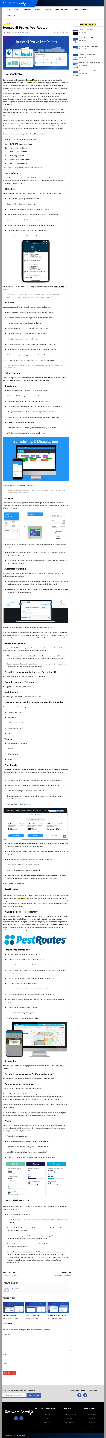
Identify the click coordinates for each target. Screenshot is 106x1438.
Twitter (47, 1418)
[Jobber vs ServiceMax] (13, 1307)
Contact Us (11, 15)
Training (75, 9)
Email (5, 1363)
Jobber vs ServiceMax (9, 1315)
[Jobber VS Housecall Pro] (36, 1307)
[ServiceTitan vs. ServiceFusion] (58, 1307)
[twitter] (85, 1395)
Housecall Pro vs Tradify (10, 1275)
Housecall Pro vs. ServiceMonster (89, 62)
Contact (92, 1426)
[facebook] (79, 1395)
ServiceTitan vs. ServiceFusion (57, 1315)
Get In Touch (47, 1422)
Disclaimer (92, 1422)
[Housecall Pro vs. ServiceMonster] (75, 65)
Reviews (38, 9)
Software (27, 9)
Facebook (47, 1414)
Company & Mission (70, 1414)
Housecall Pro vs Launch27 (87, 71)
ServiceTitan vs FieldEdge (87, 54)
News (17, 9)
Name (5, 1354)
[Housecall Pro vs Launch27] (75, 73)
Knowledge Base (61, 9)
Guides (48, 9)
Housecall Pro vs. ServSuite (62, 1275)
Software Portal (20, 1435)
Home (9, 9)
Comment (6, 1334)
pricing (33, 769)
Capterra (6, 1068)
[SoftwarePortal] (19, 1412)
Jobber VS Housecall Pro (32, 1315)
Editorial (69, 1418)
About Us (85, 9)
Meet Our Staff (69, 1422)
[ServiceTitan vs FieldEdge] (75, 57)
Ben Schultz (25, 32)
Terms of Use (92, 1418)
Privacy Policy (91, 1414)
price (8, 1125)
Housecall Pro (59, 287)
